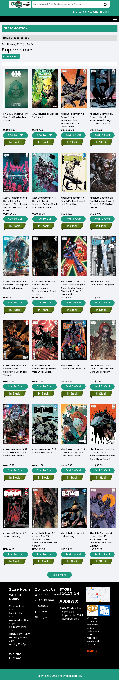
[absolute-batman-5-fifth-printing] (74, 508)
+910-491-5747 (45, 600)
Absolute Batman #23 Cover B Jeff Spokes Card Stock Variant (73, 452)
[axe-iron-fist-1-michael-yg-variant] (45, 89)
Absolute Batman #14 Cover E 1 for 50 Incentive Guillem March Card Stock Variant (45, 202)
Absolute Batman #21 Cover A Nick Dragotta (102, 283)
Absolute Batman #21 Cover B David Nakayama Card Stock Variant (15, 370)
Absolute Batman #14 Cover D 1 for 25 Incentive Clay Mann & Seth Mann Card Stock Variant (15, 204)
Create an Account (86, 11)
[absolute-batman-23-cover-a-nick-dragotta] (45, 424)
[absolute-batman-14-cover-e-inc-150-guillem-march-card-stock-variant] (45, 173)
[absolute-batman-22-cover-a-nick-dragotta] (74, 340)
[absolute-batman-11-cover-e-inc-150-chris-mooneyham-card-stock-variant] (74, 89)
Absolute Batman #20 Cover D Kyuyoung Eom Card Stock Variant (15, 284)
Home (6, 38)
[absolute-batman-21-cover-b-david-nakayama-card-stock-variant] (16, 340)
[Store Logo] (20, 4)
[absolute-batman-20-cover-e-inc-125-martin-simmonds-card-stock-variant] (45, 256)
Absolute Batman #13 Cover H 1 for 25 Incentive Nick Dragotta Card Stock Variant (102, 118)
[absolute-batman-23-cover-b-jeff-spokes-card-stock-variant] (74, 424)
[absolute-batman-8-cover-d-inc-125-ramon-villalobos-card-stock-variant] (103, 508)
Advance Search (11, 56)
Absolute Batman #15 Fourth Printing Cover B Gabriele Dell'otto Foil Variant (102, 202)
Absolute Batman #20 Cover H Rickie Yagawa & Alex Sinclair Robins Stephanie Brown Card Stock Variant (73, 288)
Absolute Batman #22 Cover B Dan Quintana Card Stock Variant (102, 368)
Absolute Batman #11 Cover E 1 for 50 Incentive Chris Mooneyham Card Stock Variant (72, 120)
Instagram (43, 617)
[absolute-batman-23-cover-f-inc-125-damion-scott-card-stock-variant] (103, 424)
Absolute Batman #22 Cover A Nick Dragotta (73, 367)
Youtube (42, 611)
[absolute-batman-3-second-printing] (16, 508)
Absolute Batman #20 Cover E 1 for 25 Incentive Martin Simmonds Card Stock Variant (44, 288)
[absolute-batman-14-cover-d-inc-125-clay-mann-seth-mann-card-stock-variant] (16, 173)
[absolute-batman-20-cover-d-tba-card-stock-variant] (16, 256)
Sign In (106, 11)
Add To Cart (15, 135)
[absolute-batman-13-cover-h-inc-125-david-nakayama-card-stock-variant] (103, 89)
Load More (59, 575)
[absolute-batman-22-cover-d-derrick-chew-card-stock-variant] (16, 424)
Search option (16, 28)
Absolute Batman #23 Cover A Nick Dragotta (44, 451)
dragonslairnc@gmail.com (53, 594)
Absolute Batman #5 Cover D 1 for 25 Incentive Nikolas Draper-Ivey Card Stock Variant (44, 539)
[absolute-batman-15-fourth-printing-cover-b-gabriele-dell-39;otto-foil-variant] (103, 173)
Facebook (42, 606)
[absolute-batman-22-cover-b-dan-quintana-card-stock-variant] (103, 340)
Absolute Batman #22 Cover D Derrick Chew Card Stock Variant (15, 452)
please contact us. (93, 649)
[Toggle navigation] (115, 19)
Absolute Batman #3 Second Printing (14, 535)
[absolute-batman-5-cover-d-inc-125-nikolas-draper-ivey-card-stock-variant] (45, 508)
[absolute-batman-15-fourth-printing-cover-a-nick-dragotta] (74, 173)
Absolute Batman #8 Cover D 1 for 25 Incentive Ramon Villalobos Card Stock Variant (101, 539)
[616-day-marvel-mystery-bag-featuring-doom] (16, 89)
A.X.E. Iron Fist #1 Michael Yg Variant (45, 115)
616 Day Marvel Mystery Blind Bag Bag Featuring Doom (15, 117)
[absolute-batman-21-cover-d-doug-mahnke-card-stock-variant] (45, 340)
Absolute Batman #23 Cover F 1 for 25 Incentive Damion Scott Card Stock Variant (102, 454)
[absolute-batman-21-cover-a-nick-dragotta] (103, 256)
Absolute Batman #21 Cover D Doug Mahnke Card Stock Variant (44, 368)
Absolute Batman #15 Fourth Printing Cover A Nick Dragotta (73, 201)
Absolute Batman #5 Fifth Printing (72, 535)
